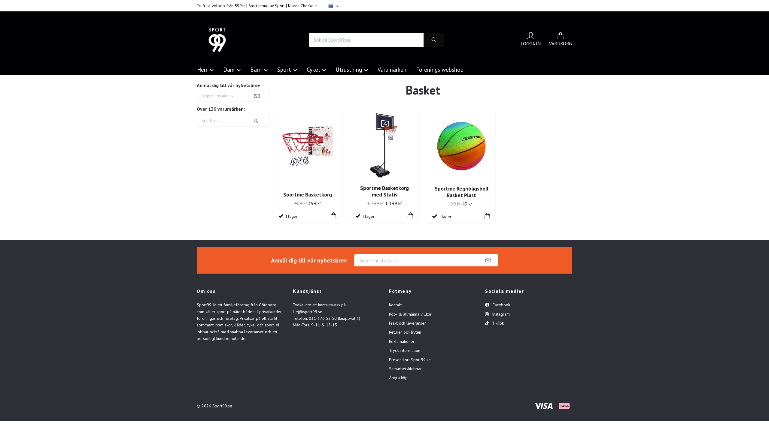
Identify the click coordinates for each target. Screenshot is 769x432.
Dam (229, 69)
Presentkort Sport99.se (410, 359)
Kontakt (395, 305)
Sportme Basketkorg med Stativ (384, 191)
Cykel (313, 69)
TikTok (497, 323)
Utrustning (349, 69)
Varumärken (392, 69)
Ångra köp (398, 377)
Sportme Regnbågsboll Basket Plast (461, 192)
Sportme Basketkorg (307, 194)
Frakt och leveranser (407, 323)
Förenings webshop (440, 69)
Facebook (500, 305)
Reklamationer (402, 341)
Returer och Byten (405, 332)
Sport (284, 69)
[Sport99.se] (217, 39)
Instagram (500, 314)
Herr (202, 69)
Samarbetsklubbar (405, 368)
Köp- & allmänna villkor (410, 314)
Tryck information (404, 350)
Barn (256, 69)
